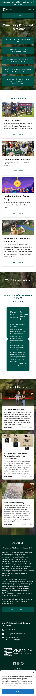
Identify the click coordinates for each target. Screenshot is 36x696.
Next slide (30, 339)
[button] (33, 673)
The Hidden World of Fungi (14, 503)
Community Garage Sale (17, 159)
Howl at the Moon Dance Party (16, 198)
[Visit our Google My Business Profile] (18, 663)
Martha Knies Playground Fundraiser (17, 240)
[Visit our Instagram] (22, 663)
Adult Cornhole (12, 120)
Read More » (8, 427)
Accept (18, 691)
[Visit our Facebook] (14, 663)
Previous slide (6, 339)
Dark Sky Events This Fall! (14, 409)
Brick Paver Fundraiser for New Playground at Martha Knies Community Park (16, 456)
